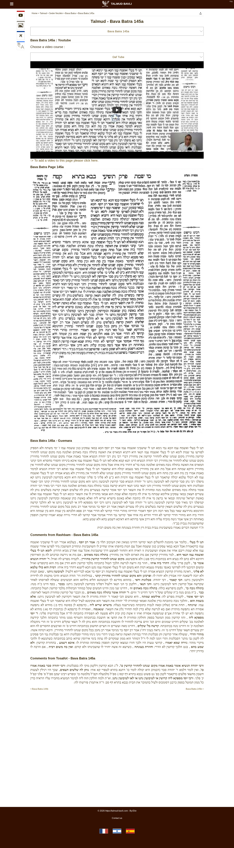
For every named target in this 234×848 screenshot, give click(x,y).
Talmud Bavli (121, 3)
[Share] (200, 13)
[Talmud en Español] (130, 831)
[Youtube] (21, 16)
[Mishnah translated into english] (21, 46)
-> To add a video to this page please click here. (64, 160)
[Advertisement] (117, 699)
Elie (134, 811)
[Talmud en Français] (103, 831)
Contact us (117, 818)
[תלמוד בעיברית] (117, 831)
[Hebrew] (21, 36)
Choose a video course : (47, 47)
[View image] (21, 26)
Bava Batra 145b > (195, 689)
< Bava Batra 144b (39, 689)
